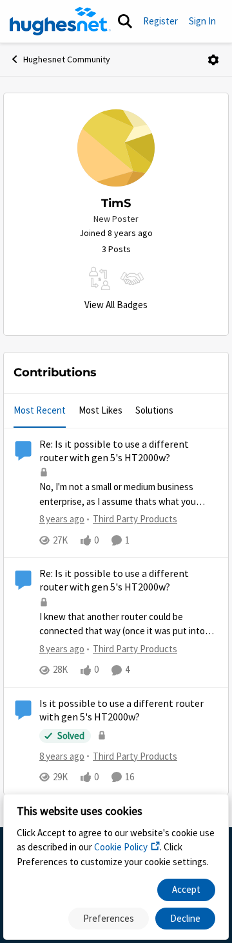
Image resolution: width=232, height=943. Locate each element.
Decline (185, 918)
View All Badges (116, 304)
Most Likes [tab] (100, 410)
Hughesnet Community (66, 59)
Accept (186, 889)
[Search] (125, 21)
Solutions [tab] (154, 410)
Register (160, 21)
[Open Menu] (213, 60)
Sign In (202, 21)
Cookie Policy (121, 847)
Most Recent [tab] (40, 410)
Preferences (108, 918)
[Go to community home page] (60, 21)
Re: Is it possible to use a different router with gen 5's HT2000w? (114, 451)
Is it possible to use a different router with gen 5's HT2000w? (121, 710)
